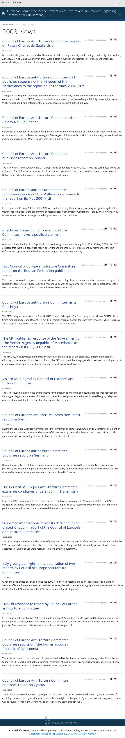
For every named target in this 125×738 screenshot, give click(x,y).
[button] (62, 3)
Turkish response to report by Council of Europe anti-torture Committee (39, 605)
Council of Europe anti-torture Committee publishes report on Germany (35, 452)
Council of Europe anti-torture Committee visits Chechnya (39, 304)
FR (115, 40)
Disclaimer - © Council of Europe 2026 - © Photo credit (58, 733)
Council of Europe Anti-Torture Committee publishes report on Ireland (35, 155)
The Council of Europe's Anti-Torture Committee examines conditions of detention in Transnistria (40, 489)
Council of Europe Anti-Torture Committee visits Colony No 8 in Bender (39, 119)
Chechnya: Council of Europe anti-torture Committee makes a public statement (34, 232)
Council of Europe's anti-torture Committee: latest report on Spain (41, 416)
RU (115, 229)
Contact (92, 733)
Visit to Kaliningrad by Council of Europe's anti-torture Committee (38, 380)
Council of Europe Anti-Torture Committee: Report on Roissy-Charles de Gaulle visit (41, 43)
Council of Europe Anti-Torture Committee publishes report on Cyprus (35, 682)
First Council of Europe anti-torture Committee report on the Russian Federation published (38, 268)
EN (110, 40)
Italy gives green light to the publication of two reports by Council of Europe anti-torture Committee (38, 567)
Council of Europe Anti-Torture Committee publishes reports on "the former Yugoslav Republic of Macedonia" (35, 644)
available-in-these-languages (96, 40)
